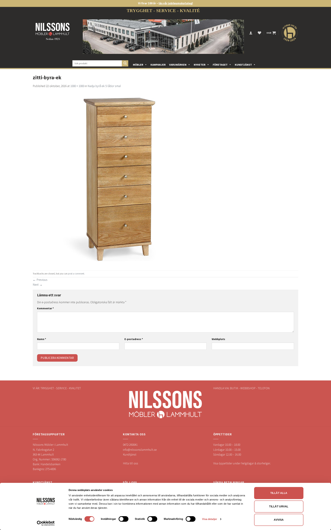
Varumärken (178, 64)
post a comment (76, 273)
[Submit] (125, 63)
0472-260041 (130, 445)
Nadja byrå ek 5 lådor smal (104, 86)
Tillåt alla (278, 492)
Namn (41, 339)
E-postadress (133, 339)
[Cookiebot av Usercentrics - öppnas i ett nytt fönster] (46, 523)
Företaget (220, 64)
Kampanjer (158, 64)
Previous (40, 280)
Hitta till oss (130, 463)
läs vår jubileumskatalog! (176, 3)
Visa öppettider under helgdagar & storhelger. (242, 463)
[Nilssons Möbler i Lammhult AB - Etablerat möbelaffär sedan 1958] (52, 33)
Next (37, 285)
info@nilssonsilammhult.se (140, 450)
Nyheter (199, 64)
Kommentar (45, 308)
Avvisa (279, 519)
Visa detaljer (209, 519)
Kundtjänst (243, 64)
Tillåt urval (278, 506)
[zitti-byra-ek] (119, 179)
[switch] (123, 519)
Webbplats (218, 339)
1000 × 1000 (77, 86)
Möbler (138, 64)
